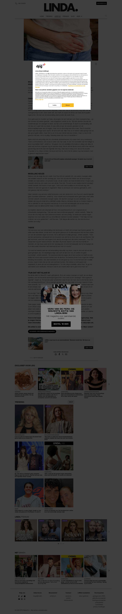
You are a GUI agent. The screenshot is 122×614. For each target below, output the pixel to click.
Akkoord (68, 105)
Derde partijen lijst (39, 99)
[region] (62, 85)
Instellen (55, 105)
